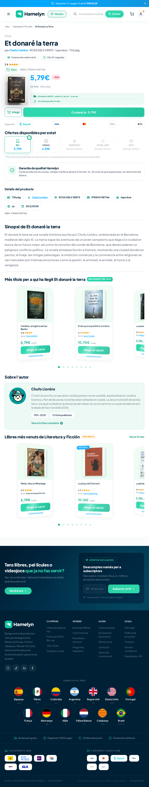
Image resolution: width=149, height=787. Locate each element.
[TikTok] (16, 668)
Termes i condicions (131, 649)
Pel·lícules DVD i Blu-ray (55, 638)
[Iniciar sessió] (140, 13)
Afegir (16, 112)
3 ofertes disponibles (36, 355)
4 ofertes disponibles (93, 513)
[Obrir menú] (8, 14)
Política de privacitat (130, 635)
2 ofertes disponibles (93, 356)
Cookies (129, 641)
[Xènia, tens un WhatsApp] (35, 461)
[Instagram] (8, 668)
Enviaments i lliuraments (105, 635)
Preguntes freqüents (78, 649)
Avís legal (130, 627)
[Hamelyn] (30, 14)
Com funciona (80, 633)
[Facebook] (32, 668)
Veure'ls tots (136, 436)
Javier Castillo (88, 336)
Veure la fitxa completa (45, 423)
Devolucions (105, 641)
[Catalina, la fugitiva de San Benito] (35, 304)
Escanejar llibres (81, 627)
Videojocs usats (55, 651)
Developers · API (133, 656)
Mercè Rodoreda (90, 493)
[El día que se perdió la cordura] (94, 303)
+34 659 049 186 (136, 781)
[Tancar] (145, 3)
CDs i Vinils (52, 645)
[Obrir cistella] (132, 14)
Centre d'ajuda (107, 627)
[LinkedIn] (24, 668)
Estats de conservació (105, 654)
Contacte (104, 647)
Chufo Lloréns (19, 50)
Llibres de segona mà (56, 629)
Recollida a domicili (79, 640)
